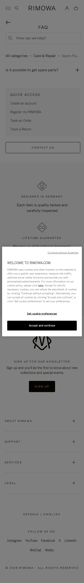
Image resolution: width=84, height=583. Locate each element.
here (40, 285)
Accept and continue (42, 325)
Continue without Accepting (63, 252)
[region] (42, 291)
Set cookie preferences (42, 313)
